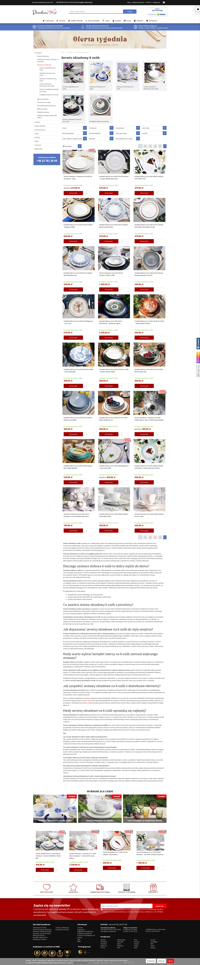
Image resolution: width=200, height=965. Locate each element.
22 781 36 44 (72, 2)
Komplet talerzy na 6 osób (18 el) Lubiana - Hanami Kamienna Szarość (149, 274)
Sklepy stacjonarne (138, 2)
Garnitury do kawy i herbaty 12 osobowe (47, 60)
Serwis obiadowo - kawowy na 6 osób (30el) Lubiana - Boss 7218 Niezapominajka (149, 419)
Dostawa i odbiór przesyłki (42, 931)
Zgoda (170, 961)
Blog (128, 2)
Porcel (103, 948)
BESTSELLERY (46, 892)
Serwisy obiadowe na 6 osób (70, 88)
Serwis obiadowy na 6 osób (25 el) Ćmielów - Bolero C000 (111, 274)
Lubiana (103, 940)
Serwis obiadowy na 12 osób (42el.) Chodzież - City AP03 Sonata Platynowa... (150, 853)
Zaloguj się (156, 2)
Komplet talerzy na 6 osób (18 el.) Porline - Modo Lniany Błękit (78, 419)
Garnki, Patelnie (77, 21)
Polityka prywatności (84, 933)
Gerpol (136, 944)
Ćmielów (103, 944)
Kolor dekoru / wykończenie (72, 139)
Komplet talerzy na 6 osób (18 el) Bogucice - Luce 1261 (78, 322)
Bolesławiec (121, 940)
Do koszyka (73, 193)
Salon (128, 21)
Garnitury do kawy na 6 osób (97, 88)
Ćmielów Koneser (43, 112)
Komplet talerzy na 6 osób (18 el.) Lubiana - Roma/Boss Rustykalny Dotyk (149, 226)
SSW (135, 948)
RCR (118, 948)
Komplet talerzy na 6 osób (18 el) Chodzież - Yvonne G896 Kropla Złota (114, 177)
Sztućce (62, 21)
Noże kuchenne (93, 21)
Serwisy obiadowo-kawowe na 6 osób (72, 120)
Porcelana (49, 21)
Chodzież (104, 942)
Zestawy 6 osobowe (44, 65)
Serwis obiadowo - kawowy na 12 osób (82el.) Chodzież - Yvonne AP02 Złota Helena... (82, 855)
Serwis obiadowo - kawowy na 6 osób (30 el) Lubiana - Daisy (78, 177)
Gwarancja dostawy (39, 928)
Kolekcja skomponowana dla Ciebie (47, 116)
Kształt (144, 133)
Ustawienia (151, 961)
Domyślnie (68, 146)
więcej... (153, 948)
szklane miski (86, 700)
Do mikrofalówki (94, 133)
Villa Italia (120, 942)
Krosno (152, 940)
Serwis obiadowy (43, 56)
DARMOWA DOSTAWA (100, 892)
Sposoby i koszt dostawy (41, 933)
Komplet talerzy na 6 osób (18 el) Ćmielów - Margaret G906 (78, 226)
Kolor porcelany (121, 133)
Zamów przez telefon (47, 159)
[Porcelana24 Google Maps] (198, 371)
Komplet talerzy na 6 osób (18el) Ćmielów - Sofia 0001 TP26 (149, 177)
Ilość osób (145, 128)
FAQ (78, 939)
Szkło (107, 21)
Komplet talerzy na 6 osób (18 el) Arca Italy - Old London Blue (78, 370)
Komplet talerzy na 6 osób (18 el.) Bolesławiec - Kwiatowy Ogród (110, 322)
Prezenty (139, 21)
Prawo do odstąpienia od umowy (86, 936)
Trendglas (153, 942)
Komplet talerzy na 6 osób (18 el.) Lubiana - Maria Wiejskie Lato (78, 274)
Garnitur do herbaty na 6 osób (125, 88)
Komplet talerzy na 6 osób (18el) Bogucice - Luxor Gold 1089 (113, 467)
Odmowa (161, 961)
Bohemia (120, 946)
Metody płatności (39, 935)
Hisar (135, 940)
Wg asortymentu (43, 99)
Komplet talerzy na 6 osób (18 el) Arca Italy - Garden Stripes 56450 (114, 370)
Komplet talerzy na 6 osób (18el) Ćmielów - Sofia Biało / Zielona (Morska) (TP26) (149, 467)
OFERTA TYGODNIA (126, 892)
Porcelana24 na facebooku (198, 343)
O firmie (148, 2)
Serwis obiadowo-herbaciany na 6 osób (151, 88)
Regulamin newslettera (85, 931)
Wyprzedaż (153, 21)
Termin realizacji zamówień (42, 930)
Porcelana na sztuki (44, 102)
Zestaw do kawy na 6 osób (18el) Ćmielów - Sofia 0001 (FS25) (114, 515)
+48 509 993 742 (61, 2)
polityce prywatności (80, 963)
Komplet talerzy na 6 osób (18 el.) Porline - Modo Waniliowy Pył (113, 419)
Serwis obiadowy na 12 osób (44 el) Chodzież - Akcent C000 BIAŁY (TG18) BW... (48, 855)
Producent (93, 128)
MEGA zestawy (42, 109)
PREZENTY (153, 892)
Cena (64, 128)
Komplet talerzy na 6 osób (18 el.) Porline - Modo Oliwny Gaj (149, 370)
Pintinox (136, 942)
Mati (151, 944)
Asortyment (120, 128)
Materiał (92, 139)
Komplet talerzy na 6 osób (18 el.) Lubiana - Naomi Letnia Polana (114, 226)
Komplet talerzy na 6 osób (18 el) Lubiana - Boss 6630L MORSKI (78, 467)
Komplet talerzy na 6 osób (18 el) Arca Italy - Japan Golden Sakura (149, 322)
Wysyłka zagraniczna (40, 937)
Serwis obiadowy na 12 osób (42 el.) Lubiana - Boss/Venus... (115, 853)
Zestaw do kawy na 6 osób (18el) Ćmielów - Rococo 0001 (149, 515)
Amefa (136, 946)
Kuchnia (118, 21)
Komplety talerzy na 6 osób (99, 121)
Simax (152, 946)
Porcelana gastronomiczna (46, 106)
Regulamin (81, 930)
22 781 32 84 (133, 931)
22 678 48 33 (155, 931)
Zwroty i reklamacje (62, 928)
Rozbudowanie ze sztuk (124, 139)
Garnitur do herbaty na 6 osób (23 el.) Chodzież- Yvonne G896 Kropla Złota (76, 515)
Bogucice (104, 946)
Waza (119, 944)
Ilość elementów (68, 133)
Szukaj (129, 12)
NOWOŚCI (73, 892)
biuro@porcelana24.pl (84, 2)
